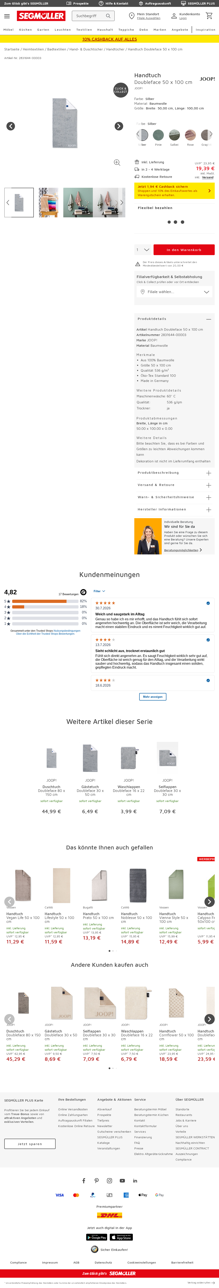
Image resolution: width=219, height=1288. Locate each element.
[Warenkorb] (210, 16)
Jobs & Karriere (186, 1120)
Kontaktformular (145, 1126)
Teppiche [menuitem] (126, 29)
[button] (117, 162)
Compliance (184, 1159)
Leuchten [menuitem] (63, 29)
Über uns (182, 1126)
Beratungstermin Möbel (150, 1109)
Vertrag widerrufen (199, 1282)
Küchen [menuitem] (25, 29)
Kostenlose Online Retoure (76, 1126)
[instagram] (109, 1181)
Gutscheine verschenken (114, 1131)
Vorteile (181, 1131)
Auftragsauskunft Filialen (75, 1120)
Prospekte (81, 3)
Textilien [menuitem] (84, 29)
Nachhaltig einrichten (190, 1142)
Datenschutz (103, 1262)
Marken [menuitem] (160, 29)
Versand (207, 177)
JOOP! (138, 88)
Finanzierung (143, 1137)
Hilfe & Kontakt (117, 3)
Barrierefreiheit (182, 1262)
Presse (139, 1148)
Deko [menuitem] (143, 29)
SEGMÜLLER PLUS (201, 3)
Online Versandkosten (73, 1109)
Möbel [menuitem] (8, 29)
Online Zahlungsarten (73, 1115)
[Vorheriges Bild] (10, 126)
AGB (76, 1262)
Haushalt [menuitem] (105, 29)
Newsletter (104, 1126)
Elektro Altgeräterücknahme (153, 1154)
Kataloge (103, 1142)
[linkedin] (135, 1181)
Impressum (50, 1262)
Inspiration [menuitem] (206, 29)
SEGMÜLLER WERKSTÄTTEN (195, 1137)
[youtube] (122, 1181)
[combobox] (142, 249)
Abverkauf (104, 1109)
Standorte (182, 1109)
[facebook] (83, 1181)
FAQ (137, 1142)
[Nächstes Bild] (119, 126)
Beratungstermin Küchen (151, 1115)
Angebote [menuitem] (180, 29)
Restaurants (184, 1115)
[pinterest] (96, 1181)
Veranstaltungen (108, 1148)
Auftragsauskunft (158, 3)
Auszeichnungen (187, 1154)
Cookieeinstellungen (141, 1262)
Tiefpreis (103, 1120)
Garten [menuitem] (43, 29)
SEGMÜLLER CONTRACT (192, 1148)
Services (140, 1131)
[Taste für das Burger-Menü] (6, 15)
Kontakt (139, 1120)
